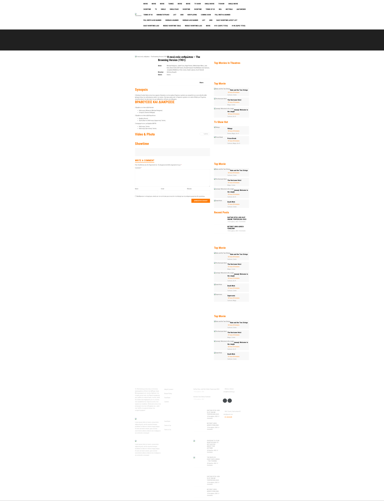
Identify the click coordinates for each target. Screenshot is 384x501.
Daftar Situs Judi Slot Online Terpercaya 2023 (236, 218)
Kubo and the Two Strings (239, 90)
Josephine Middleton (173, 70)
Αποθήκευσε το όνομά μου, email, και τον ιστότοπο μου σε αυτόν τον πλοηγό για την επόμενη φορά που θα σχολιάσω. (171, 196)
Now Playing (192, 15)
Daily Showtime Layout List (226, 20)
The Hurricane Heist (234, 100)
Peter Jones (183, 70)
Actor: (160, 66)
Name (136, 189)
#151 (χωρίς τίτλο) (221, 26)
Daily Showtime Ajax (151, 26)
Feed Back (167, 398)
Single (163, 9)
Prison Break (231, 138)
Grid (182, 15)
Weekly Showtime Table (172, 26)
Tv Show (197, 4)
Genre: (160, 75)
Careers (166, 402)
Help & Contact (168, 389)
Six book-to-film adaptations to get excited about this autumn (213, 444)
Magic (229, 105)
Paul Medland (197, 68)
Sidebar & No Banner (190, 20)
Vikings (229, 128)
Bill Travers (180, 68)
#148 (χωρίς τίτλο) (238, 26)
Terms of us (210, 9)
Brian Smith (173, 68)
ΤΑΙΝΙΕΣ (171, 4)
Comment (138, 168)
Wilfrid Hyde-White (198, 66)
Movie (145, 4)
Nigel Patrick (188, 66)
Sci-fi (234, 116)
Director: (161, 72)
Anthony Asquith (171, 72)
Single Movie (209, 4)
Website (189, 189)
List (174, 15)
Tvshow (221, 4)
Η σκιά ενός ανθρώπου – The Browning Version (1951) (179, 58)
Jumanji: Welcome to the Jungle (237, 111)
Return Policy (168, 393)
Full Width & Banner (222, 15)
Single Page (174, 9)
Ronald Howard (188, 68)
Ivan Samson (205, 68)
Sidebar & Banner (171, 20)
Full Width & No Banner (152, 20)
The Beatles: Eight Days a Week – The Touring (213, 459)
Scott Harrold (200, 70)
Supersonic (231, 296)
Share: (202, 82)
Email (162, 189)
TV (156, 9)
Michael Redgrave (172, 66)
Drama (168, 75)
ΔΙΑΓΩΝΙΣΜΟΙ (241, 9)
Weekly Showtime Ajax (193, 26)
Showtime (147, 9)
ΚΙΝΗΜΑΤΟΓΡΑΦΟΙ (163, 15)
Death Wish (231, 202)
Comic (235, 95)
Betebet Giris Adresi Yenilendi (235, 227)
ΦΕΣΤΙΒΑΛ (229, 9)
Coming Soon (206, 15)
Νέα (220, 9)
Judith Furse (181, 66)
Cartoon (229, 95)
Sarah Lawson (191, 70)
